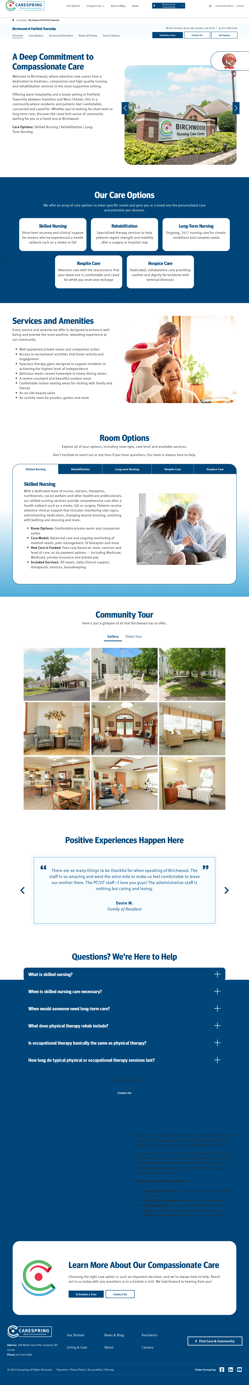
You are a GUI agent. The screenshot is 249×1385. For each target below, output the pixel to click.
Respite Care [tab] (173, 469)
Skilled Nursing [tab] (36, 469)
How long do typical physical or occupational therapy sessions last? (91, 1060)
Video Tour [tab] (134, 636)
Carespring (21, 19)
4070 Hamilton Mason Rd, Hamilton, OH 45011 (191, 28)
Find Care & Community (168, 6)
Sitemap (109, 1369)
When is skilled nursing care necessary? (65, 991)
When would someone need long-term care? (69, 1008)
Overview (17, 35)
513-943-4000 (19, 1354)
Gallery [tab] (113, 636)
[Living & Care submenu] (103, 6)
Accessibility (95, 1369)
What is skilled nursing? (50, 974)
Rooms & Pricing (88, 35)
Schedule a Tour (168, 35)
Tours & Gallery (111, 35)
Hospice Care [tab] (215, 469)
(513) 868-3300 (229, 28)
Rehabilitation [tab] (80, 469)
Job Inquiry (224, 35)
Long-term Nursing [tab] (127, 469)
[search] (210, 6)
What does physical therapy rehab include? (68, 1025)
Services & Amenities (61, 35)
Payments (62, 1369)
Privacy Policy (77, 1369)
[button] (57, 674)
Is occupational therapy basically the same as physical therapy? (87, 1042)
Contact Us (197, 35)
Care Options (36, 35)
